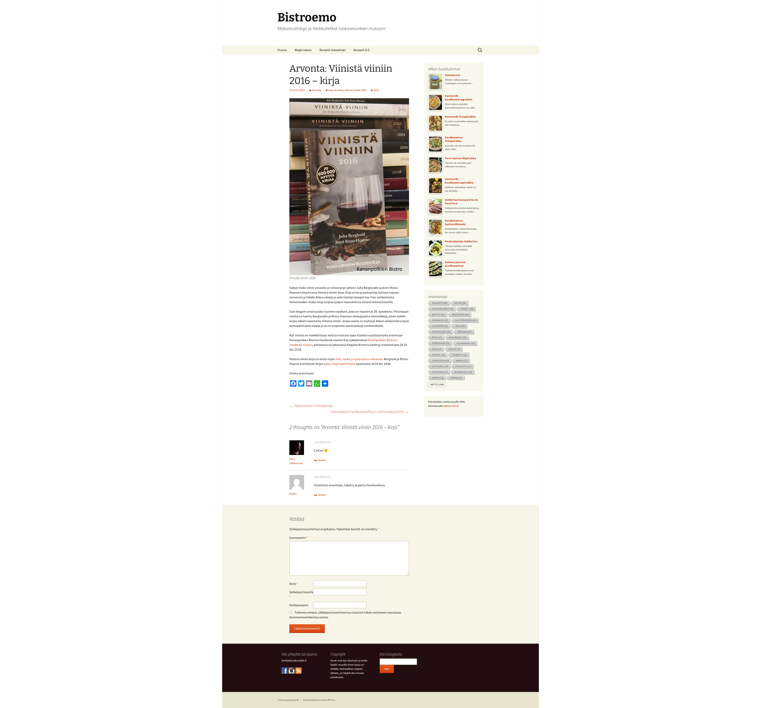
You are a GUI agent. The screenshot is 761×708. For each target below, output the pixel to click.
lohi (460, 326)
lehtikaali (440, 366)
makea (461, 360)
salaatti (440, 303)
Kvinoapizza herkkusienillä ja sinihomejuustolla (370, 411)
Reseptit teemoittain (332, 50)
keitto (438, 314)
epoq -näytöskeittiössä (339, 364)
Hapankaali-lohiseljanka (311, 405)
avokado (440, 320)
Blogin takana (303, 50)
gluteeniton (466, 320)
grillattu (463, 366)
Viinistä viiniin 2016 (355, 90)
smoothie (460, 314)
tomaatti (459, 355)
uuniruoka (440, 360)
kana (437, 349)
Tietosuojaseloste (288, 700)
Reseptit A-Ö (362, 50)
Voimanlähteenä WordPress (319, 700)
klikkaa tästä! (451, 406)
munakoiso (463, 372)
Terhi (376, 90)
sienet (467, 308)
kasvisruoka (443, 308)
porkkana (441, 343)
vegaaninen (465, 343)
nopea (438, 378)
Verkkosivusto (298, 605)
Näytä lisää (437, 384)
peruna (464, 332)
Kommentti (298, 538)
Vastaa (322, 460)
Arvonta (316, 90)
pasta (460, 303)
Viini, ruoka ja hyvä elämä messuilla (359, 359)
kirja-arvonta (335, 90)
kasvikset (458, 337)
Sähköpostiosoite (301, 594)
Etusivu (282, 50)
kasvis (454, 349)
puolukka (440, 372)
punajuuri (441, 332)
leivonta (440, 326)
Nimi (293, 584)
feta (437, 337)
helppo (438, 355)
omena (456, 378)
